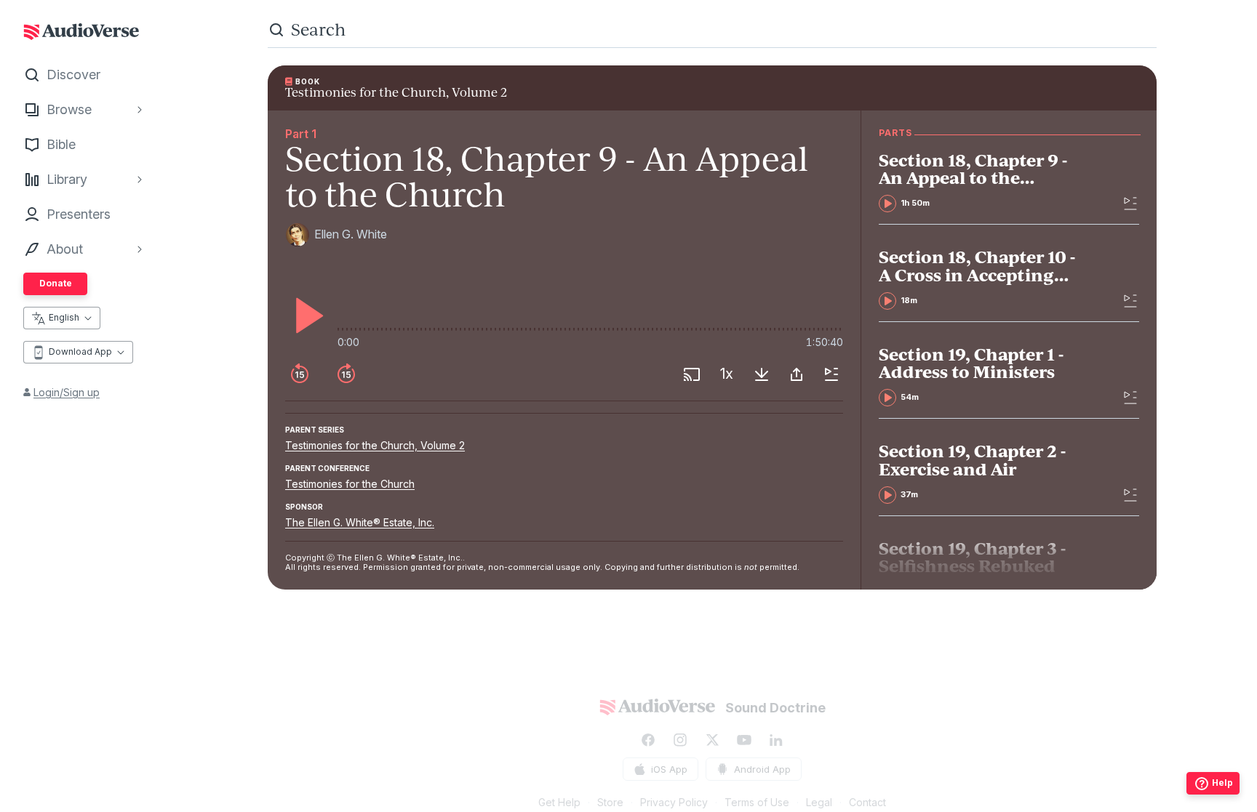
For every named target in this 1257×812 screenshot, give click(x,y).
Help (1222, 782)
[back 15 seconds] (299, 374)
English (64, 317)
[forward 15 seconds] (346, 374)
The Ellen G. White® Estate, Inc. (359, 522)
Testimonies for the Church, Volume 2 (375, 445)
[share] (796, 374)
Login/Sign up (66, 392)
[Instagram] (680, 740)
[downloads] (761, 374)
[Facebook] (648, 740)
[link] (982, 181)
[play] (305, 315)
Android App (762, 769)
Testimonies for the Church (350, 484)
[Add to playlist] (831, 374)
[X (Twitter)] (712, 740)
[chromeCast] (691, 374)
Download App (80, 351)
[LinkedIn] (776, 740)
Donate (55, 283)
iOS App (669, 769)
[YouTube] (744, 740)
